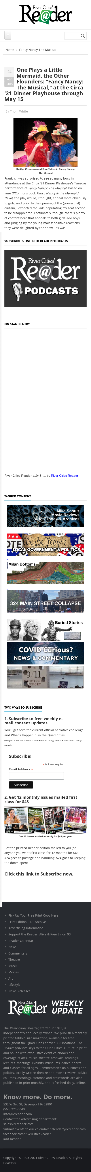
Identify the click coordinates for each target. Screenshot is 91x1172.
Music (12, 966)
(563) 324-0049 (14, 1109)
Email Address (21, 769)
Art (10, 978)
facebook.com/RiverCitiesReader (27, 1134)
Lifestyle (14, 984)
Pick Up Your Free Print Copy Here (33, 915)
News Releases (19, 991)
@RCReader (12, 1139)
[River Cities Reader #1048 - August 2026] (45, 399)
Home (10, 49)
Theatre (14, 959)
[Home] (45, 14)
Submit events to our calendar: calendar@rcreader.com (44, 1129)
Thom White (19, 111)
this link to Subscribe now (44, 874)
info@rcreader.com (17, 1114)
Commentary (17, 953)
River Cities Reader (64, 475)
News (12, 947)
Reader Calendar (20, 941)
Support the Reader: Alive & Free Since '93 (39, 934)
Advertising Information (26, 928)
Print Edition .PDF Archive (27, 922)
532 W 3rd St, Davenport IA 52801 (28, 1104)
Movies (13, 972)
